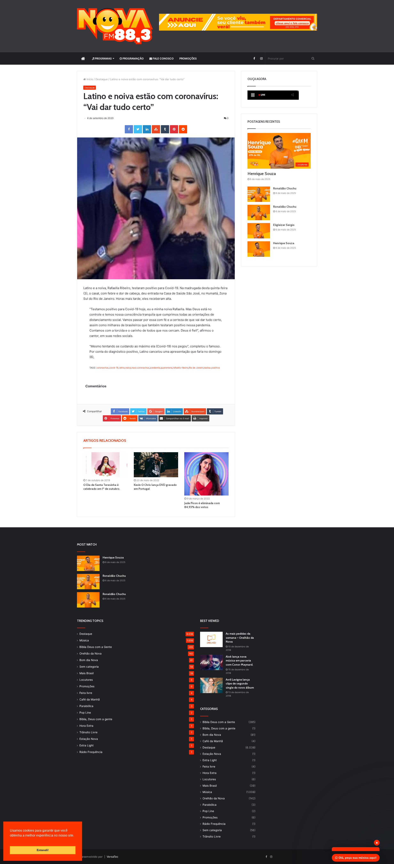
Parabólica (86, 706)
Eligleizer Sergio (283, 225)
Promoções (188, 58)
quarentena (166, 367)
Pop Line (85, 712)
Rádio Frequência (90, 752)
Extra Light (86, 745)
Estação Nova (88, 738)
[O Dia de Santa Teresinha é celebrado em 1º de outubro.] (105, 464)
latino (122, 367)
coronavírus (102, 367)
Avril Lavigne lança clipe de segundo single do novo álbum (240, 683)
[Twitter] (138, 129)
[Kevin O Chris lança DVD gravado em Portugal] (156, 464)
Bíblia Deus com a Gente (95, 647)
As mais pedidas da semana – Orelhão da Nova (240, 637)
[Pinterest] (174, 129)
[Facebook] (254, 58)
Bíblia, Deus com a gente (95, 719)
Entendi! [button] (43, 850)
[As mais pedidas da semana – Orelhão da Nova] (211, 639)
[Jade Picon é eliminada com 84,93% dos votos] (206, 474)
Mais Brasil (86, 673)
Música (84, 640)
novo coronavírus (140, 367)
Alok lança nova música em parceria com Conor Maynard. (239, 660)
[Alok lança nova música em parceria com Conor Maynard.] (211, 662)
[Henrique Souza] (258, 249)
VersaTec (112, 856)
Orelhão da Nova (90, 653)
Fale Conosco (163, 58)
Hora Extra (86, 725)
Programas (103, 58)
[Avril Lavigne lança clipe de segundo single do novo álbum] (211, 685)
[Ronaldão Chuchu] (258, 194)
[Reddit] (183, 129)
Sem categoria (89, 666)
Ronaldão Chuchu (284, 188)
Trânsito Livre (88, 732)
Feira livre (85, 693)
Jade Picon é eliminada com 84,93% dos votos (202, 505)
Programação (133, 58)
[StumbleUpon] (156, 129)
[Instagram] (261, 58)
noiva (128, 367)
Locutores (86, 679)
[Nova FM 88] (115, 26)
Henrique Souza (261, 173)
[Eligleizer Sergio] (258, 230)
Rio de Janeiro (196, 367)
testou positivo (212, 367)
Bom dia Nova (88, 660)
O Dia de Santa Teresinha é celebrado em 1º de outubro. (101, 487)
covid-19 (113, 367)
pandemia (155, 367)
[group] (238, 22)
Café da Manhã (89, 699)
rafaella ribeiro (180, 367)
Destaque (101, 79)
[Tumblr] (165, 129)
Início (89, 79)
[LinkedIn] (147, 129)
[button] (10, 840)
